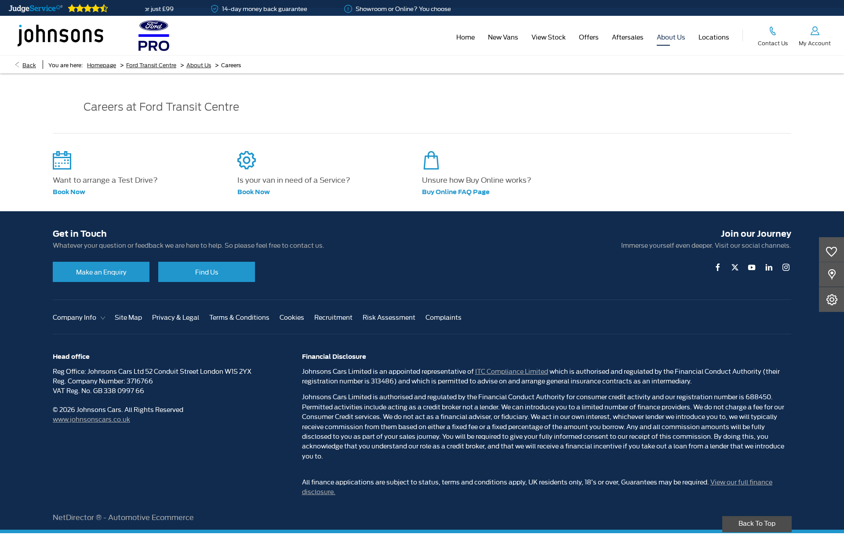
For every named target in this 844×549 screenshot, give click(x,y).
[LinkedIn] (769, 267)
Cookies (292, 316)
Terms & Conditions (239, 316)
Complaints (444, 316)
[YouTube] (751, 267)
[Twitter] (735, 267)
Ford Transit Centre (151, 65)
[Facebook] (718, 267)
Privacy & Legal (175, 316)
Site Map (128, 316)
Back (29, 65)
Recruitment (333, 316)
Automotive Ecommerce (151, 516)
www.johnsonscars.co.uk (91, 418)
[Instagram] (786, 267)
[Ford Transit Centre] (153, 35)
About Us (198, 65)
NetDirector (74, 516)
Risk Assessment (389, 316)
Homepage (101, 65)
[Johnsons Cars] (60, 36)
